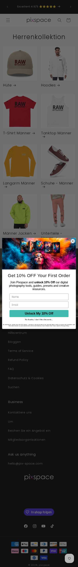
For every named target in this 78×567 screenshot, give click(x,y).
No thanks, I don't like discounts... (39, 320)
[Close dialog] (73, 241)
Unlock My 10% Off (39, 313)
